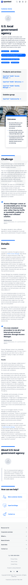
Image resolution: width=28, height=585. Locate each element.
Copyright (4, 575)
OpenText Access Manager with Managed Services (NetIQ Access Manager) (12, 55)
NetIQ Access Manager (13, 253)
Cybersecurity (5, 62)
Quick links (4, 544)
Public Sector (5, 51)
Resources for (5, 528)
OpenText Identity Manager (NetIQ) (10, 59)
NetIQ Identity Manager (9, 427)
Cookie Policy (14, 564)
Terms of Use (14, 561)
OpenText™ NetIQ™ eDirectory (12, 82)
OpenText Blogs (13, 505)
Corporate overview (7, 532)
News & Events (5, 540)
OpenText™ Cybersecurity (11, 99)
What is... (3, 536)
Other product (14, 51)
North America (15, 62)
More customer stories (15, 497)
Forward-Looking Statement (14, 567)
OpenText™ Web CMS (17, 579)
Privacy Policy (14, 559)
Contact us (11, 514)
